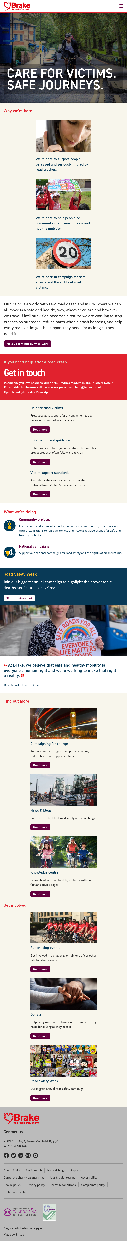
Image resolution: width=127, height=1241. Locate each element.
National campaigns (34, 546)
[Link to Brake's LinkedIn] (20, 1155)
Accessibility (89, 1177)
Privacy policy (36, 1184)
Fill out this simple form (20, 387)
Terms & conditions (63, 1184)
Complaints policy (93, 1184)
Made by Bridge (14, 1234)
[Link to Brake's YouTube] (35, 1155)
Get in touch (33, 1170)
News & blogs (56, 1170)
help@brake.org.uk (88, 387)
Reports (75, 1170)
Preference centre (15, 1192)
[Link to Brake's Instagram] (28, 1155)
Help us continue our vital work (28, 343)
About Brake (12, 1170)
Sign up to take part (19, 598)
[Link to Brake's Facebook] (6, 1155)
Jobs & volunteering (62, 1177)
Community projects (34, 519)
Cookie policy (12, 1184)
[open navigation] (121, 6)
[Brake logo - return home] (17, 6)
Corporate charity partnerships (24, 1177)
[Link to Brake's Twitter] (13, 1155)
